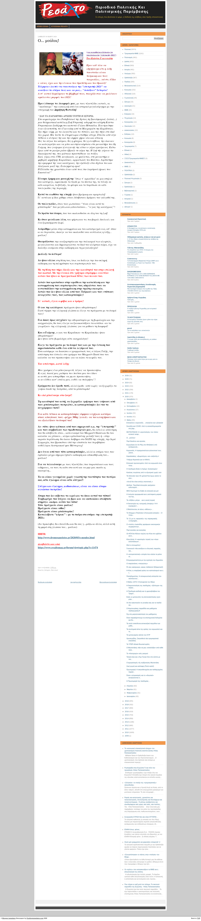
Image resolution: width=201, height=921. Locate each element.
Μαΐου (129, 420)
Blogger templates (9, 918)
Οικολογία (128, 126)
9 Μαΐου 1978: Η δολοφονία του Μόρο (140, 582)
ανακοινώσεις (129, 130)
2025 (127, 379)
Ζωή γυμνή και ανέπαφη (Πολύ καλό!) (140, 666)
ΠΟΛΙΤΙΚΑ (128, 170)
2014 (127, 718)
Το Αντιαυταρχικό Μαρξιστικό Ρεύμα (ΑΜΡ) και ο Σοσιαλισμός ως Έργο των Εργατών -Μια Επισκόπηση (143, 263)
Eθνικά (126, 150)
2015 (127, 715)
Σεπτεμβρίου (131, 406)
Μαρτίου (130, 689)
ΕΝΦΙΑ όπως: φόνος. (132, 829)
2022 (127, 390)
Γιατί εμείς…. (131, 299)
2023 (127, 386)
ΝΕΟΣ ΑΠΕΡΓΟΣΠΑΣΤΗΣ (137, 357)
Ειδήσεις (127, 134)
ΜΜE (126, 167)
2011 (127, 729)
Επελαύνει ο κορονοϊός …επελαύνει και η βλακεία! (144, 423)
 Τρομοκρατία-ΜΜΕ (134, 158)
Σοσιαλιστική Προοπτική (136, 219)
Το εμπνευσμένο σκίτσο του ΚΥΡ (138, 635)
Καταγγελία (128, 142)
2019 (127, 701)
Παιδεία (127, 82)
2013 (127, 722)
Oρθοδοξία (128, 175)
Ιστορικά (127, 199)
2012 (127, 725)
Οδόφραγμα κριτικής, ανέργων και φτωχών (143, 237)
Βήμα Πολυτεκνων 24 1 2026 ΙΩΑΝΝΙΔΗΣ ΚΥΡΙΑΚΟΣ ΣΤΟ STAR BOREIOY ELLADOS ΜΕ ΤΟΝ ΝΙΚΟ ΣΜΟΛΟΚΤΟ (143, 276)
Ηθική (126, 154)
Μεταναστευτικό (130, 86)
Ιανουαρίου (131, 696)
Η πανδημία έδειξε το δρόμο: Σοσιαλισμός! (141, 469)
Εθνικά (126, 65)
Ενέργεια (127, 114)
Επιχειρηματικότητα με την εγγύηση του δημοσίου (144, 560)
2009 (127, 736)
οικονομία (128, 106)
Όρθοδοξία (128, 187)
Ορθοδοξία (128, 78)
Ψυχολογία (128, 118)
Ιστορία (127, 70)
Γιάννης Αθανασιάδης (135, 248)
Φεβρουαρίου (132, 693)
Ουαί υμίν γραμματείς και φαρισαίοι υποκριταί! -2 (142, 842)
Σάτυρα (127, 102)
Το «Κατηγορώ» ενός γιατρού (137, 654)
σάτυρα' (127, 207)
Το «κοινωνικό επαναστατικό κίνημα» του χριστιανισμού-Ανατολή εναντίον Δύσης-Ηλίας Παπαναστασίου (141, 750)
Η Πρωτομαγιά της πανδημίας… (138, 681)
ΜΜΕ (126, 110)
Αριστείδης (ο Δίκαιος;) (136, 337)
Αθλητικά (127, 94)
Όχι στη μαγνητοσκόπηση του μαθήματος (141, 614)
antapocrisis (132, 226)
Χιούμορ (127, 74)
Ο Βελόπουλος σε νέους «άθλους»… (139, 509)
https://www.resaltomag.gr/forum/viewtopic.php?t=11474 (68, 547)
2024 (127, 383)
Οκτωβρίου (131, 403)
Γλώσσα (127, 195)
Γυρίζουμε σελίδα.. (133, 350)
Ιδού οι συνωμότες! (133, 545)
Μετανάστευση (129, 203)
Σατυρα (127, 183)
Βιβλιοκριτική (129, 191)
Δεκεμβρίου (131, 399)
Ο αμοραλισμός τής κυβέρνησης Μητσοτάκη (142, 663)
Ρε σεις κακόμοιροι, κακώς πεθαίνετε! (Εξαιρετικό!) (144, 567)
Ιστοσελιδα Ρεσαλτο (59, 26)
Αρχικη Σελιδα (42, 26)
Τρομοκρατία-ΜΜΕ (131, 53)
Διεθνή (126, 62)
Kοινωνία (127, 138)
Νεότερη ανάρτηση (45, 582)
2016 (127, 712)
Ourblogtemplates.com (35, 918)
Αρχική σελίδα (75, 582)
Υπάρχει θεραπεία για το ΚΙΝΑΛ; (138, 460)
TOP (198, 918)
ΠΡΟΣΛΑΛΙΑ (132, 306)
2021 (127, 393)
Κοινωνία (127, 90)
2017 (127, 708)
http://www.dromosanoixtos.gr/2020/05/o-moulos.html (66, 537)
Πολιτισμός (128, 57)
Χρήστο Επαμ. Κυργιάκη (136, 298)
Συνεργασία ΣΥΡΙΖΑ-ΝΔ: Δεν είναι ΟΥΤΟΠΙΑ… (141, 817)
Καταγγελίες (128, 122)
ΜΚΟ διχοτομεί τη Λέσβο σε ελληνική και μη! (142, 491)
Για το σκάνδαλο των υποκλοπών (138, 330)
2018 (127, 705)
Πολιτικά (127, 49)
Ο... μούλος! (130, 438)
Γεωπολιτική (128, 98)
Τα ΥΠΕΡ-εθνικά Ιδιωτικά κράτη (137, 644)
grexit (129, 328)
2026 (127, 376)
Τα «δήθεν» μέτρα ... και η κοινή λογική (140, 500)
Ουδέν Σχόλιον (133, 348)
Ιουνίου (130, 417)
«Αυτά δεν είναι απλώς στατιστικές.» (139, 482)
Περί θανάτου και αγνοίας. (136, 441)
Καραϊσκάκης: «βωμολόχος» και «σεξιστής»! (142, 456)
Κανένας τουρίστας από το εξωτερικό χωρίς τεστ (143, 472)
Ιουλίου (130, 413)
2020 (127, 397)
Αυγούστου (131, 410)
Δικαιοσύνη (128, 162)
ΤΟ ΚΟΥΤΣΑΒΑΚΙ (134, 317)
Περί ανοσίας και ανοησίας (136, 530)
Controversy (132, 259)
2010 (127, 732)
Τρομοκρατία (129, 146)
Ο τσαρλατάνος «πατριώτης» (137, 564)
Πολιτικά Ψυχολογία (131, 179)
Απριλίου (130, 686)
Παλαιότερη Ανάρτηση (108, 582)
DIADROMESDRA (134, 272)
